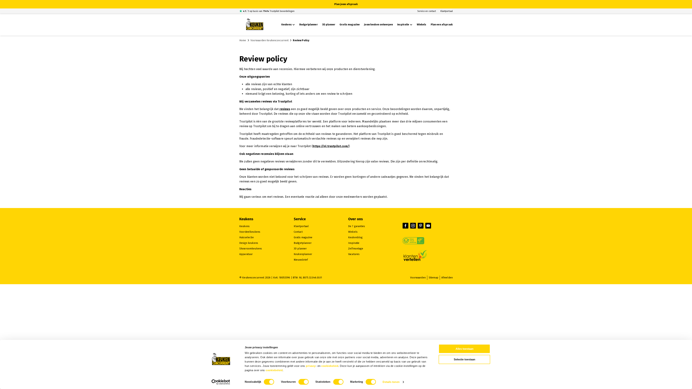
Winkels (353, 231)
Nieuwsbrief (301, 259)
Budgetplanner (303, 243)
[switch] (303, 382)
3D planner (300, 248)
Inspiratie (353, 243)
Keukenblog (355, 237)
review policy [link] (301, 40)
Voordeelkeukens (249, 231)
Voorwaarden (418, 277)
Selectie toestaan (464, 359)
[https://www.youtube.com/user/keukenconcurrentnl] (428, 226)
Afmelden (447, 277)
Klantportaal (446, 11)
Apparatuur (246, 254)
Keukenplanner (303, 254)
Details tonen (391, 381)
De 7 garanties (356, 226)
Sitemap (433, 277)
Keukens (244, 226)
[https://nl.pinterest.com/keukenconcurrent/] (420, 226)
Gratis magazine (303, 237)
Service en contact (426, 11)
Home (242, 40)
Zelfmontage (355, 248)
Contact (298, 231)
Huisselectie (246, 237)
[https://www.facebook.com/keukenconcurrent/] (405, 226)
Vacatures (354, 254)
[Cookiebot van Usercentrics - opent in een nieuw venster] (221, 382)
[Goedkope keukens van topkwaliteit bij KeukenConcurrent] (254, 25)
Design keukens (248, 243)
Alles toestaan (464, 348)
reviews (285, 109)
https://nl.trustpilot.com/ (331, 146)
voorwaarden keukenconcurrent (269, 40)
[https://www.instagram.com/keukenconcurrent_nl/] (413, 226)
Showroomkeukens (250, 248)
